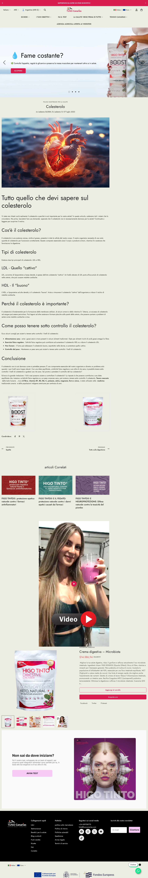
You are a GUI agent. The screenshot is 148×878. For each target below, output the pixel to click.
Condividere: (7, 436)
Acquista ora (113, 697)
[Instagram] (88, 831)
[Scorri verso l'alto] (143, 866)
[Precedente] (4, 62)
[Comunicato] (101, 831)
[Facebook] (15, 436)
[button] (122, 10)
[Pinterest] (19, 436)
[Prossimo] (143, 62)
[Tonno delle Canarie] (74, 10)
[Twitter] (23, 436)
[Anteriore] (2, 3)
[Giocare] (74, 584)
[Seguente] (145, 3)
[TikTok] (81, 838)
